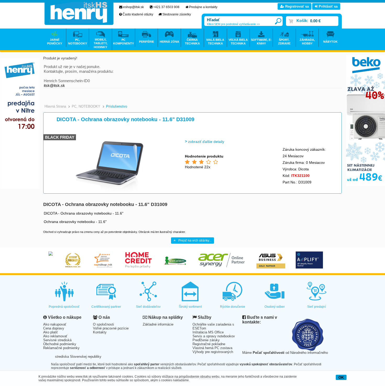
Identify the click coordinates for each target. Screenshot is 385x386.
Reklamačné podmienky (61, 348)
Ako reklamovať (55, 336)
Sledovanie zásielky (176, 14)
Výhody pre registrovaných (212, 352)
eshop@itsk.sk (133, 7)
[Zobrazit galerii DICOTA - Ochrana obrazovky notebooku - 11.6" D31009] (110, 192)
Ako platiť (50, 332)
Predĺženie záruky (206, 340)
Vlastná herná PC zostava (212, 348)
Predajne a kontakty (203, 7)
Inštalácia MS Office (208, 332)
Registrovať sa (296, 6)
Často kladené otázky (138, 14)
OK (341, 377)
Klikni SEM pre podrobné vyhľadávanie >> (233, 24)
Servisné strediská (57, 340)
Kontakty (100, 332)
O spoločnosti (103, 324)
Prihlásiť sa (328, 6)
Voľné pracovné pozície (111, 328)
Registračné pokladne (208, 344)
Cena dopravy (53, 328)
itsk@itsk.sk (54, 85)
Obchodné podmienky (59, 344)
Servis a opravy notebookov (213, 336)
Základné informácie (158, 324)
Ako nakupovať (54, 324)
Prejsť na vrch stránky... (194, 240)
